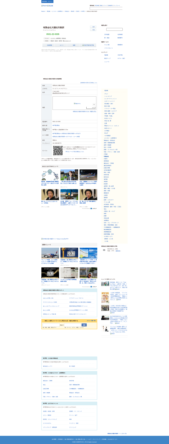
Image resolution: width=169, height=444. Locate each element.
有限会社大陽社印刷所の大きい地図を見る (84, 109)
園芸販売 (106, 193)
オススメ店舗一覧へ (91, 320)
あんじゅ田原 (46, 310)
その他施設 (107, 135)
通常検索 (92, 5)
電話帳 (106, 55)
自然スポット (108, 128)
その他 (106, 241)
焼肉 (70, 419)
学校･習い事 (107, 121)
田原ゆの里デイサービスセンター (77, 314)
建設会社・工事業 (47, 380)
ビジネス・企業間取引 (56, 38)
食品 (44, 384)
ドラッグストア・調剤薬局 (50, 427)
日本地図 (106, 34)
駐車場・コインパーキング (50, 419)
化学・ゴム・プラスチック (111, 222)
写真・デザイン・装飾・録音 (50, 396)
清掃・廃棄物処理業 (74, 384)
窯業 (105, 213)
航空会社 (106, 177)
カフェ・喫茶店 (47, 415)
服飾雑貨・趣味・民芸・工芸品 (112, 206)
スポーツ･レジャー (109, 101)
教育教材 (106, 161)
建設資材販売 (107, 165)
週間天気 (118, 250)
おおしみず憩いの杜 (48, 298)
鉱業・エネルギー (109, 200)
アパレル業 (107, 202)
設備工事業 (46, 388)
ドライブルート (108, 48)
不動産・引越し (108, 116)
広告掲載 (104, 439)
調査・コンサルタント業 (75, 396)
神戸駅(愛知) (56, 125)
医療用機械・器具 (109, 234)
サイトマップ (125, 1)
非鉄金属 (106, 218)
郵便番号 (110, 5)
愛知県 (52, 40)
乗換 (101, 5)
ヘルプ (119, 1)
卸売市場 (71, 380)
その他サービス (108, 236)
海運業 (106, 181)
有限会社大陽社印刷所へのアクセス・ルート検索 (66, 136)
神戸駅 (60, 40)
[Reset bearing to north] (94, 104)
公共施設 (106, 130)
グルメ (106, 93)
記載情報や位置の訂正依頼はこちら (88, 82)
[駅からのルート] (67, 40)
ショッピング (108, 96)
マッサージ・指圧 (73, 423)
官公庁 (106, 133)
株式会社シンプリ (47, 366)
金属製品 (106, 220)
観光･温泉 (107, 106)
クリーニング (72, 427)
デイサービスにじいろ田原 (50, 302)
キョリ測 (106, 44)
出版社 (106, 158)
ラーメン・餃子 (73, 415)
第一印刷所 (72, 366)
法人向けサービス (112, 439)
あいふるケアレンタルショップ (51, 306)
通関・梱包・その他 (109, 188)
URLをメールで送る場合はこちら (74, 151)
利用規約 (60, 439)
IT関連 (105, 154)
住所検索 (120, 34)
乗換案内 (120, 44)
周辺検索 (97, 5)
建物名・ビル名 (108, 238)
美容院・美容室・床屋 (49, 411)
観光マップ (107, 58)
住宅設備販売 (107, 170)
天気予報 (91, 45)
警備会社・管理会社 (74, 392)
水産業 (106, 195)
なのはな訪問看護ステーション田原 (78, 310)
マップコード (117, 5)
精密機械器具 (107, 232)
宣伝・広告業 (107, 147)
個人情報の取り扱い (81, 439)
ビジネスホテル (47, 423)
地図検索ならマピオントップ (110, 1)
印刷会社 (64, 38)
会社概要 (54, 439)
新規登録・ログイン (47, 1)
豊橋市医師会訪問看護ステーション (78, 306)
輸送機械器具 (107, 229)
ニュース (106, 61)
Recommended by (86, 208)
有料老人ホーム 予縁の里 (49, 314)
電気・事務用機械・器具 (110, 225)
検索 (125, 8)
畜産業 (106, 197)
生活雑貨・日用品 (109, 204)
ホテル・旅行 (121, 58)
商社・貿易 (107, 172)
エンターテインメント (110, 98)
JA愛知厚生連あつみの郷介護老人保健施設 (80, 302)
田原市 (56, 40)
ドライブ (105, 5)
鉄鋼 (105, 216)
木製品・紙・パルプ (109, 211)
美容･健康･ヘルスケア (110, 111)
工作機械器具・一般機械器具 (76, 388)
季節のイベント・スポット (111, 125)
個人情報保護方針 (69, 439)
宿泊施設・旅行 (108, 103)
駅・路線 (106, 37)
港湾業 (106, 179)
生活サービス (108, 118)
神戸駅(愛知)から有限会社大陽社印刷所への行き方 (67, 133)
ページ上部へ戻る (117, 433)
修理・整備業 (46, 392)
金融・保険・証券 (109, 113)
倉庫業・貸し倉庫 (109, 186)
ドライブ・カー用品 (109, 108)
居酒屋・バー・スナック (75, 411)
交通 (105, 123)
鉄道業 (106, 184)
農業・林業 (107, 190)
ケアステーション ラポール (76, 298)
